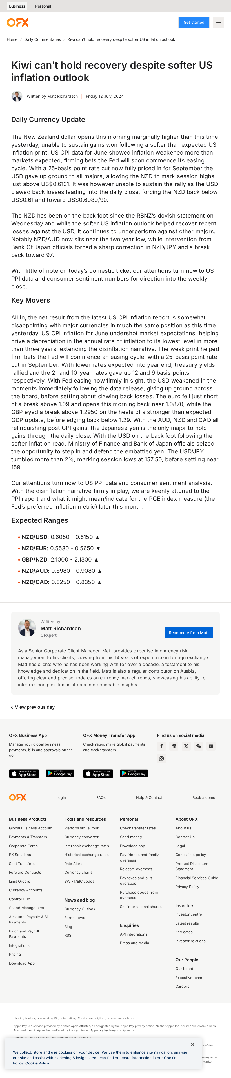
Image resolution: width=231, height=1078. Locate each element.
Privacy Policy (187, 886)
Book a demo (203, 797)
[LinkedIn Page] (173, 746)
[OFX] (17, 22)
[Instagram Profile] (161, 758)
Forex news (75, 917)
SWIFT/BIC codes (79, 881)
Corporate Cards (23, 846)
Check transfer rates (138, 828)
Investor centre (189, 914)
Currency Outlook (80, 909)
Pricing (15, 954)
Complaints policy (191, 854)
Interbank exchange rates (87, 846)
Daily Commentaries (42, 39)
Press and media (134, 943)
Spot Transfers (22, 863)
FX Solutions (20, 854)
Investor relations (191, 941)
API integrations (133, 934)
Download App (22, 963)
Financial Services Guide (197, 878)
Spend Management (26, 907)
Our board (184, 968)
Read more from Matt (189, 632)
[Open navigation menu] (218, 22)
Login (61, 797)
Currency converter (82, 837)
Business (17, 6)
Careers (182, 986)
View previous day (34, 707)
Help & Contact (149, 797)
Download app (132, 846)
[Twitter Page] (186, 746)
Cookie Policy (37, 1063)
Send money (131, 837)
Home (12, 39)
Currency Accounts (26, 890)
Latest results (187, 923)
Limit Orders (19, 881)
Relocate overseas (136, 869)
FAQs (101, 797)
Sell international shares (141, 906)
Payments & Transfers (28, 837)
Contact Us (185, 837)
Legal (180, 846)
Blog (68, 926)
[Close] (192, 1044)
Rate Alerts (74, 863)
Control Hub (19, 899)
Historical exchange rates (87, 854)
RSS (68, 935)
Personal (43, 6)
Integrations (19, 945)
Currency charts (78, 872)
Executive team (189, 977)
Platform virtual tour (82, 828)
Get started (194, 22)
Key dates (184, 932)
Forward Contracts (25, 872)
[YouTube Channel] (211, 746)
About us (183, 828)
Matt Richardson (62, 96)
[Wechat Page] (198, 746)
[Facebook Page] (161, 746)
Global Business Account (30, 828)
